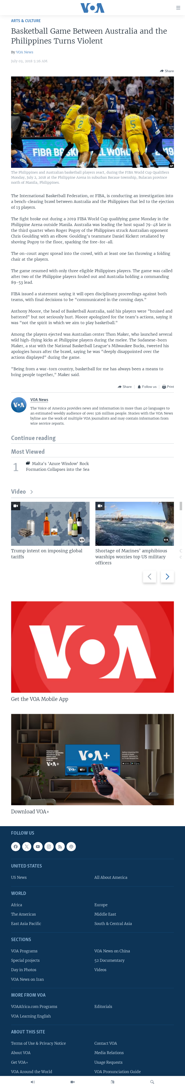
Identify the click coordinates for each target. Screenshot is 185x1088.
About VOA (21, 1053)
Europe (100, 905)
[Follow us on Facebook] (15, 846)
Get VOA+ (19, 1062)
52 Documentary (109, 960)
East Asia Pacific (26, 924)
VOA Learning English (31, 1016)
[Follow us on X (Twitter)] (26, 846)
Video (18, 492)
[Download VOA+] (92, 759)
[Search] (152, 1082)
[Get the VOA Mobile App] (92, 647)
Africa (16, 905)
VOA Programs (24, 951)
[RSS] (60, 846)
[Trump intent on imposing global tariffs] (50, 524)
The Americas (23, 914)
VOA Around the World (31, 1071)
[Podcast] (71, 846)
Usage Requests (108, 1062)
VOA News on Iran (27, 979)
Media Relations (109, 1053)
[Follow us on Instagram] (48, 846)
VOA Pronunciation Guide (117, 1071)
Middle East (105, 914)
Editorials (103, 1007)
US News (19, 877)
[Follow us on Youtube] (37, 846)
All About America (110, 877)
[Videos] (72, 1082)
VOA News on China (112, 951)
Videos (100, 970)
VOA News (24, 52)
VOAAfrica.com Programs (34, 1007)
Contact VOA (105, 1043)
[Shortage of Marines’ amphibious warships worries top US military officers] (134, 524)
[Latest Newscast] (33, 1082)
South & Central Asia (113, 924)
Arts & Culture (26, 21)
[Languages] (112, 1082)
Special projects (25, 960)
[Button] (167, 71)
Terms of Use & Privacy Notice (38, 1043)
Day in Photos (23, 970)
